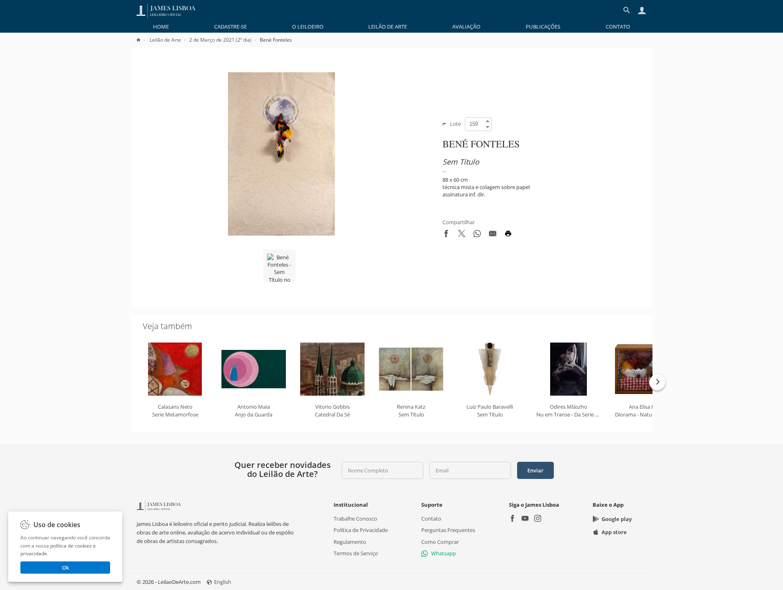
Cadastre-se (230, 26)
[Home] (142, 39)
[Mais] (657, 382)
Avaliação (466, 26)
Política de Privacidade (361, 530)
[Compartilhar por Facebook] (446, 235)
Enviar (535, 470)
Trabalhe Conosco (355, 518)
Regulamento (350, 541)
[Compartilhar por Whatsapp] (477, 235)
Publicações (543, 26)
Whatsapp (443, 553)
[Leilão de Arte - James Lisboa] (166, 10)
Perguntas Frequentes (448, 530)
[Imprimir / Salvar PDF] (508, 235)
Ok (65, 567)
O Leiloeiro (307, 26)
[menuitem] (161, 26)
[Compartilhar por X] (461, 235)
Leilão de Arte (387, 26)
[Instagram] (537, 519)
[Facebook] (512, 519)
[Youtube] (525, 519)
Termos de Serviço (356, 553)
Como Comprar (440, 541)
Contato (618, 26)
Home (161, 26)
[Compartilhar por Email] (492, 235)
